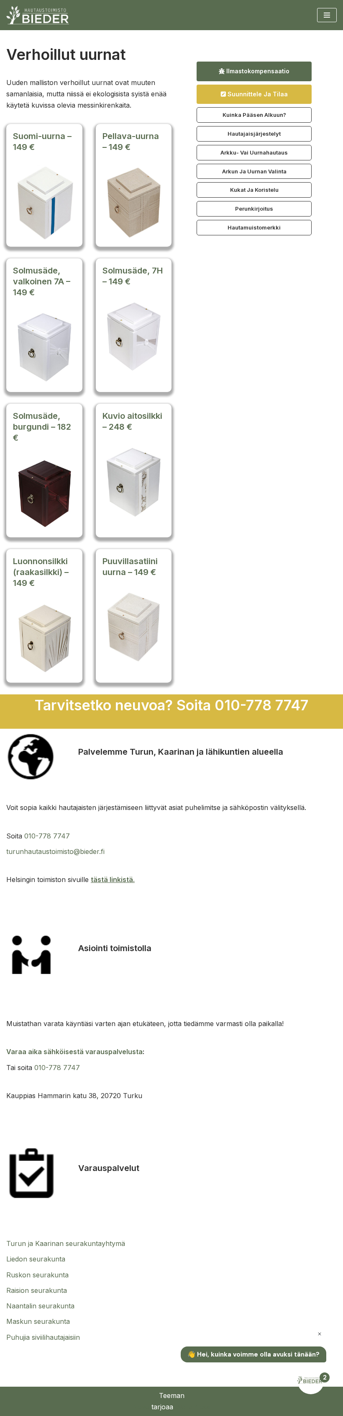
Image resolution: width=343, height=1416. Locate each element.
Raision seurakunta (36, 1290)
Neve (141, 1407)
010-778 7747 (47, 836)
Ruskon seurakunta (37, 1275)
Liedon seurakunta (35, 1259)
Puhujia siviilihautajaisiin (43, 1337)
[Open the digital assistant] (310, 1380)
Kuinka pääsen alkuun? (254, 114)
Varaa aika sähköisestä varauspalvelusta (74, 1051)
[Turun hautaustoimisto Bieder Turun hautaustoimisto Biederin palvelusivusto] (37, 15)
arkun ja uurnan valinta (254, 171)
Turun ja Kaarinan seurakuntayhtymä (65, 1243)
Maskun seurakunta (38, 1321)
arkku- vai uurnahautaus (254, 152)
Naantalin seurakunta (40, 1306)
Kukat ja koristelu (254, 189)
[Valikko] (327, 15)
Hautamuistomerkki (254, 227)
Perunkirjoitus (254, 208)
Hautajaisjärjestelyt (254, 133)
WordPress (192, 1407)
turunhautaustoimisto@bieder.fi (55, 851)
